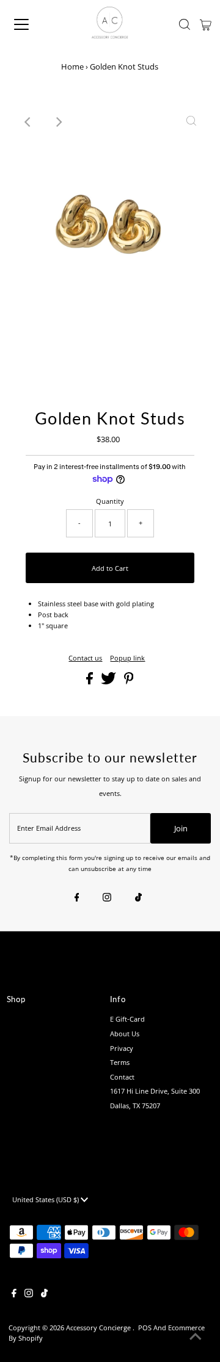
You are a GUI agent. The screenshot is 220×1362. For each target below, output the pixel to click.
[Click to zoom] (191, 122)
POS (145, 1327)
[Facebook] (77, 897)
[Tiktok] (138, 897)
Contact (122, 1076)
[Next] (58, 122)
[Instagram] (107, 897)
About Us (124, 1033)
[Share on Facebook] (90, 681)
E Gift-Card (127, 1018)
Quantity (110, 501)
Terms (120, 1062)
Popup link (127, 657)
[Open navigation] (30, 24)
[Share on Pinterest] (129, 681)
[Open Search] (184, 24)
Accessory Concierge (99, 1327)
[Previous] (28, 122)
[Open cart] (205, 24)
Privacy (121, 1048)
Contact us (85, 657)
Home (72, 66)
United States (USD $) (46, 1199)
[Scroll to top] (195, 1337)
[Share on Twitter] (109, 681)
